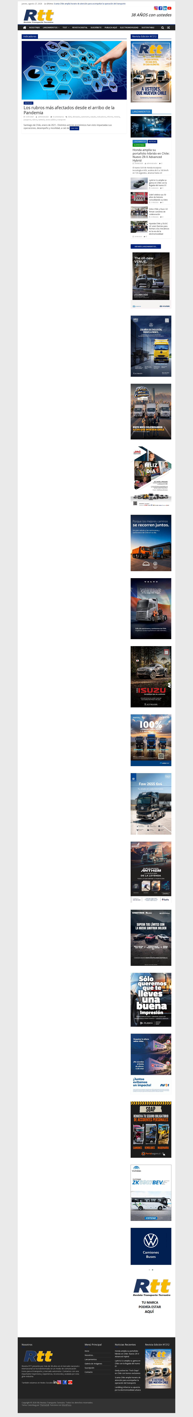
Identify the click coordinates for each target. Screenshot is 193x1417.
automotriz (85, 117)
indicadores (101, 117)
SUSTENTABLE (139, 145)
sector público (51, 120)
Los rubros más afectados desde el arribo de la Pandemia (69, 110)
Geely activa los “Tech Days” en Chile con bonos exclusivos (79, 3)
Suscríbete (96, 27)
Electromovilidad (129, 27)
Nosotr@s (34, 27)
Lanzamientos (50, 27)
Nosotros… (89, 1355)
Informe (110, 117)
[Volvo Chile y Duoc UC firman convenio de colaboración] (139, 207)
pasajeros (27, 120)
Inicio (87, 1351)
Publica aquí (111, 27)
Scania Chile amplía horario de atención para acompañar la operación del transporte (127, 1380)
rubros (34, 120)
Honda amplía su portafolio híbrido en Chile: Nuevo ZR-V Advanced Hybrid (151, 155)
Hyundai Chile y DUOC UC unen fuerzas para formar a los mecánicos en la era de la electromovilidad (159, 228)
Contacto (89, 1372)
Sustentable (148, 27)
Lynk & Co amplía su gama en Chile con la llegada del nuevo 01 (158, 183)
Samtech (41, 120)
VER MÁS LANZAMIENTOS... (146, 246)
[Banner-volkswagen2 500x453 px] (151, 1246)
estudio (93, 117)
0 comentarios (58, 117)
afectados (76, 117)
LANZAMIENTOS (140, 141)
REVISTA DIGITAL (79, 27)
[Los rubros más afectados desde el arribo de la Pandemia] (74, 42)
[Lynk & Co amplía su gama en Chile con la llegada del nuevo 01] (139, 179)
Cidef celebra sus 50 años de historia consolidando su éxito (158, 197)
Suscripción (89, 1368)
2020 (70, 117)
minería (117, 117)
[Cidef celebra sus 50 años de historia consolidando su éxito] (139, 193)
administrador (43, 117)
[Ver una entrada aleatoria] (168, 27)
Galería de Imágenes (93, 1363)
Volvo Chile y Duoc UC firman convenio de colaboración (158, 211)
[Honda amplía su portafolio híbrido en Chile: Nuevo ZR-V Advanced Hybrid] (151, 117)
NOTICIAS (28, 103)
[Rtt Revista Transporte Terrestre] (25, 27)
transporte (62, 120)
